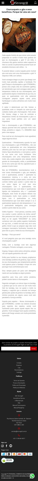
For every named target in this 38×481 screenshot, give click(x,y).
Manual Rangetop (19, 408)
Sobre (19, 358)
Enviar (34, 348)
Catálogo (19, 372)
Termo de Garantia (19, 380)
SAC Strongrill (19, 396)
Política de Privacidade (19, 385)
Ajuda (19, 391)
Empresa (19, 365)
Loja (19, 367)
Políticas (19, 376)
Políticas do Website (19, 388)
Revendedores (19, 370)
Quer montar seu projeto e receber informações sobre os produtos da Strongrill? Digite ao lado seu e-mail (19, 343)
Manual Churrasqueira (19, 405)
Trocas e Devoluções (19, 383)
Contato (19, 363)
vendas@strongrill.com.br (19, 431)
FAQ (19, 403)
